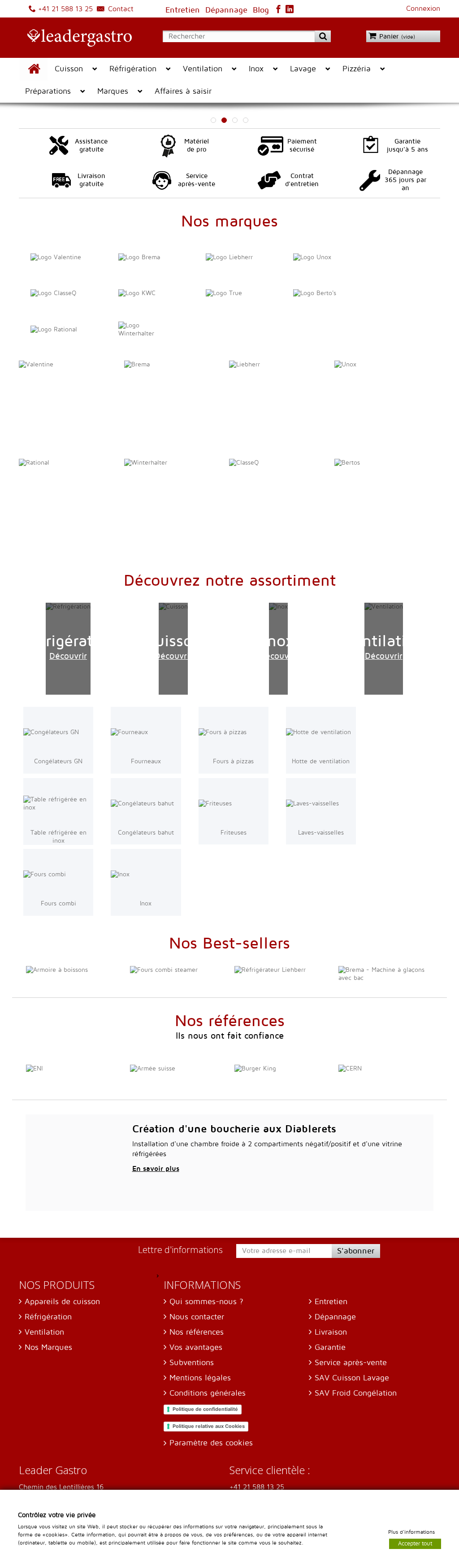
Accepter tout (415, 1543)
